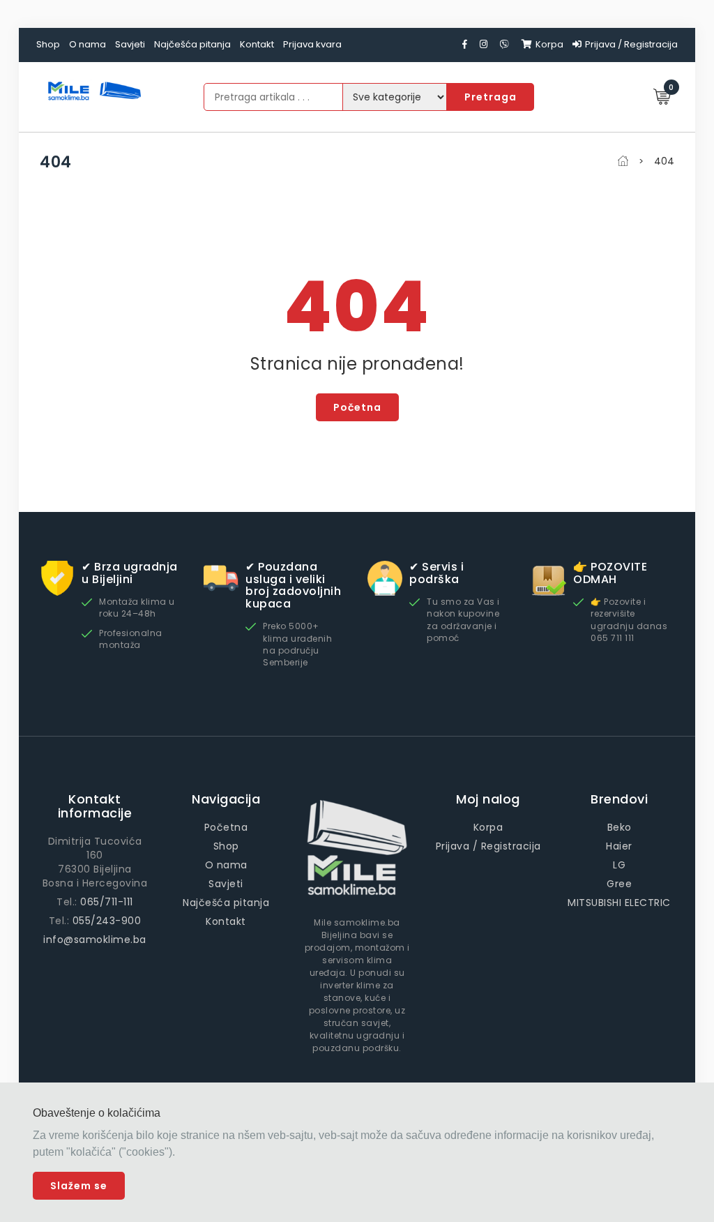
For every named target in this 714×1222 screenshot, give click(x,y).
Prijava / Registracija (631, 44)
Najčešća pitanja (192, 44)
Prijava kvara (312, 44)
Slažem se (78, 1186)
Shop (48, 44)
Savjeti (130, 44)
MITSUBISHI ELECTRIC (619, 903)
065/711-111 (106, 902)
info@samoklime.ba (94, 939)
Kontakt (257, 44)
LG (619, 865)
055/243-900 (107, 921)
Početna (357, 407)
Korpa (549, 44)
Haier (619, 846)
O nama (87, 44)
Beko (619, 827)
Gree (619, 884)
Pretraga (490, 97)
